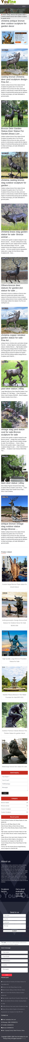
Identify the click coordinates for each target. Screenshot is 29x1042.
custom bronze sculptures (12, 944)
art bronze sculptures (11, 942)
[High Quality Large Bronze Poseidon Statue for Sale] (14, 643)
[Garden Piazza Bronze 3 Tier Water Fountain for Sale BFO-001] (14, 679)
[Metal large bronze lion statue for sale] (14, 751)
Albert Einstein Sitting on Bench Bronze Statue (12, 826)
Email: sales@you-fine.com (9, 1019)
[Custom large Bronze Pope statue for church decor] (14, 568)
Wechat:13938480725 (8, 1027)
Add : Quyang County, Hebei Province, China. (13, 1030)
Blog (8, 14)
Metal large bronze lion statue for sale (14, 766)
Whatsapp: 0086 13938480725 (10, 1022)
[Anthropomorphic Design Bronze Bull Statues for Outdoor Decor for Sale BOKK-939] (14, 604)
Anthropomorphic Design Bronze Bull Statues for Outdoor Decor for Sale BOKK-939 (14, 622)
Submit (14, 931)
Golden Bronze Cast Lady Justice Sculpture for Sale (14, 837)
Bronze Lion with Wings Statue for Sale (10, 824)
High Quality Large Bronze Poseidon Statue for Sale (14, 831)
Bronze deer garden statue (18, 14)
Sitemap (23, 1038)
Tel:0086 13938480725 (8, 1025)
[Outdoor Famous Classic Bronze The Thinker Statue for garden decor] (14, 715)
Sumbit (5, 793)
